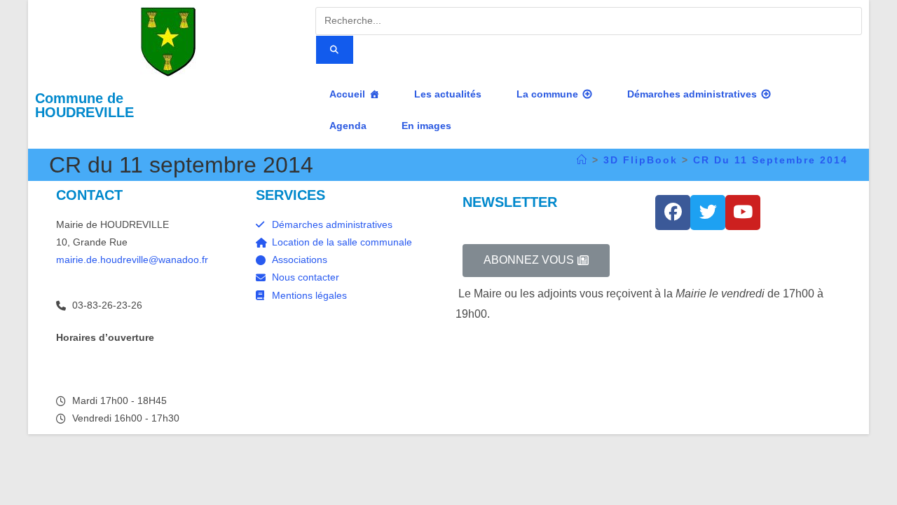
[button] (536, 260)
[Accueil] (582, 160)
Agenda (348, 125)
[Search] (334, 50)
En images (426, 125)
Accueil (347, 94)
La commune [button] (547, 94)
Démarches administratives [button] (692, 94)
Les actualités (447, 94)
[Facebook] (672, 212)
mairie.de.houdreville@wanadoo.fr (132, 259)
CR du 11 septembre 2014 (770, 160)
